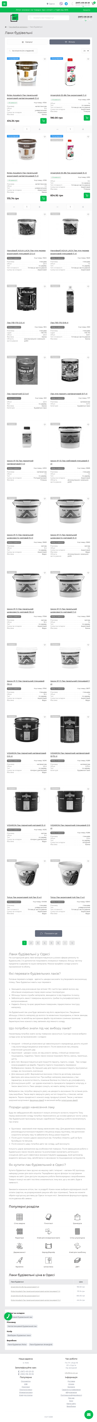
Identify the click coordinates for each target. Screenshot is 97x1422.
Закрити (86, 10)
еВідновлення (71, 1392)
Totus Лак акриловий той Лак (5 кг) (24, 897)
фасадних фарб (37, 1100)
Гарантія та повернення (71, 1390)
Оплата (71, 1384)
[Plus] (39, 129)
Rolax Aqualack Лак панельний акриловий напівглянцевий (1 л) (35, 1291)
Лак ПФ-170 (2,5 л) (16, 322)
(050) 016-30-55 (83, 5)
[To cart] (43, 121)
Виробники (71, 1406)
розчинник (62, 1155)
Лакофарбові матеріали (18, 27)
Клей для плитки (25, 1395)
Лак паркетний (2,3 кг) (18, 393)
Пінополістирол (25, 1390)
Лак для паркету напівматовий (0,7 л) (68, 393)
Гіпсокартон (26, 1381)
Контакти (71, 1387)
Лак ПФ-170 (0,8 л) (59, 322)
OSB (25, 1384)
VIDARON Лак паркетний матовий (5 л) (26, 825)
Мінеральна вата (25, 1392)
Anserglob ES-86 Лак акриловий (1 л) (68, 95)
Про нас (71, 1398)
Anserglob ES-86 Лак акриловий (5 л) (68, 173)
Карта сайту (71, 1404)
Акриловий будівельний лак (20, 1317)
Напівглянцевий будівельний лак (22, 1326)
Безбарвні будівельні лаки (19, 1335)
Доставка (71, 1381)
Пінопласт (26, 1387)
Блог (71, 1401)
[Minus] (14, 129)
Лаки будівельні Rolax (17, 1344)
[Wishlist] (45, 59)
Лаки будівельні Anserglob (41, 1344)
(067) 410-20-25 (83, 3)
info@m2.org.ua (71, 1373)
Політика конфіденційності (71, 1395)
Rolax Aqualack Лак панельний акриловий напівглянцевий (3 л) (36, 1300)
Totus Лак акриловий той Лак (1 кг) (67, 897)
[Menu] (4, 3)
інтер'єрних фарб (69, 1100)
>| (72, 943)
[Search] (30, 17)
